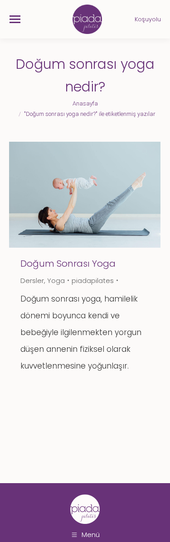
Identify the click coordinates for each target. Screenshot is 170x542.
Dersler (32, 280)
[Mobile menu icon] (15, 19)
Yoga (56, 280)
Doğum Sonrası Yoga (68, 263)
